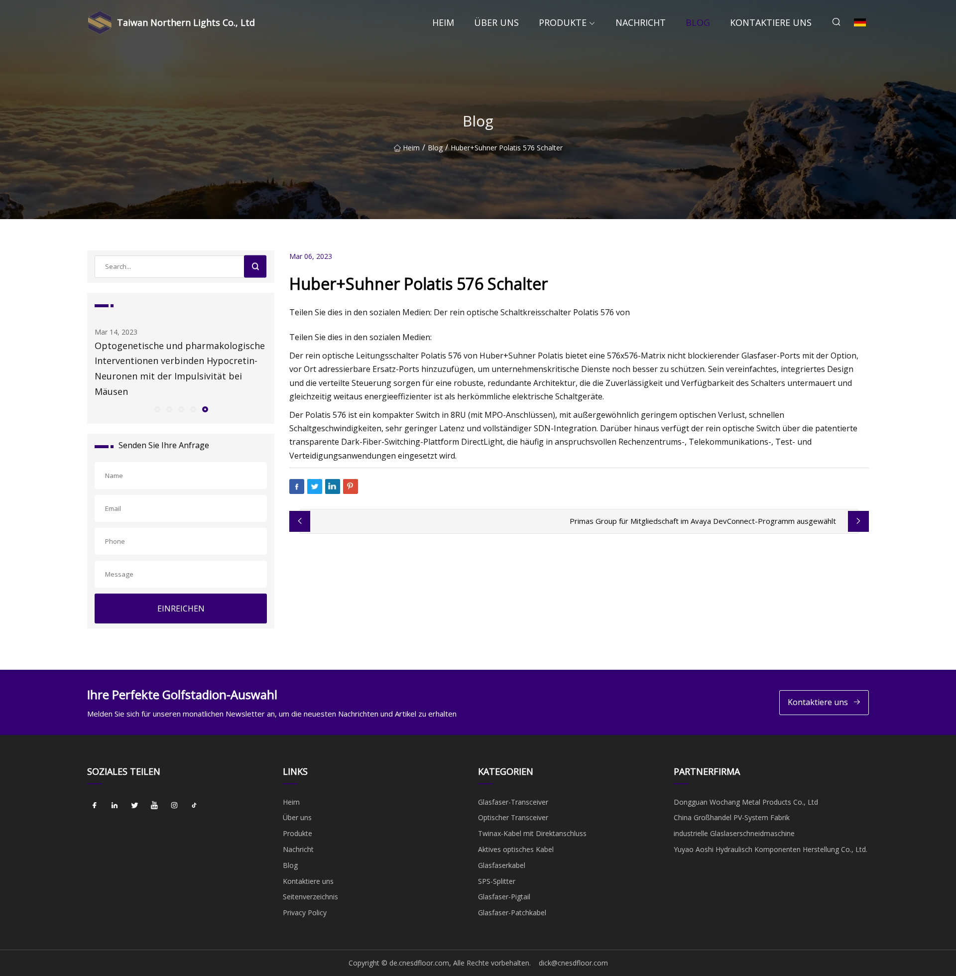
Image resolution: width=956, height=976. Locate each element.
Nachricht (640, 22)
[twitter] (134, 805)
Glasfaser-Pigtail (504, 896)
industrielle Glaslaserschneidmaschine (734, 833)
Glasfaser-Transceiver (513, 802)
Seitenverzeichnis (310, 896)
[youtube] (154, 805)
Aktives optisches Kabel (516, 849)
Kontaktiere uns (771, 22)
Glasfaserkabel (501, 865)
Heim (443, 22)
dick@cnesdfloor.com (573, 963)
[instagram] (174, 805)
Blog (698, 22)
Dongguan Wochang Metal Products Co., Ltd (746, 802)
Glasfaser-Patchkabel (512, 912)
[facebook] (94, 805)
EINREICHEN (181, 608)
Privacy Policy (305, 912)
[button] (157, 409)
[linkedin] (114, 805)
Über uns (496, 22)
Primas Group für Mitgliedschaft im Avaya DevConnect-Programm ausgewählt (703, 521)
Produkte (563, 22)
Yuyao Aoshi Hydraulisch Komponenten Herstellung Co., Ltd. (770, 849)
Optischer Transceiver (513, 817)
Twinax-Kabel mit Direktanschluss (532, 833)
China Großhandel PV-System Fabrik (732, 817)
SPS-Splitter (496, 881)
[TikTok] (194, 805)
